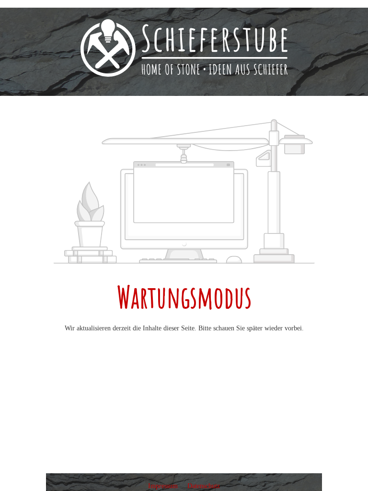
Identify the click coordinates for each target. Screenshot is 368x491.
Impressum (164, 486)
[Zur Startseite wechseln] (184, 48)
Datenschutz (203, 486)
